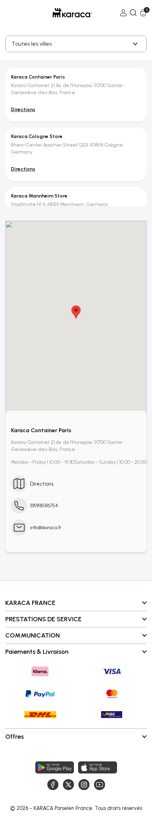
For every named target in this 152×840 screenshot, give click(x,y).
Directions (23, 110)
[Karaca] (62, 12)
